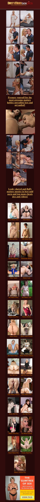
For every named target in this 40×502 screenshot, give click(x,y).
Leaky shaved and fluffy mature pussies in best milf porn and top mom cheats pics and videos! (20, 192)
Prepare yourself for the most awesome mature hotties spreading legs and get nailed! (20, 101)
